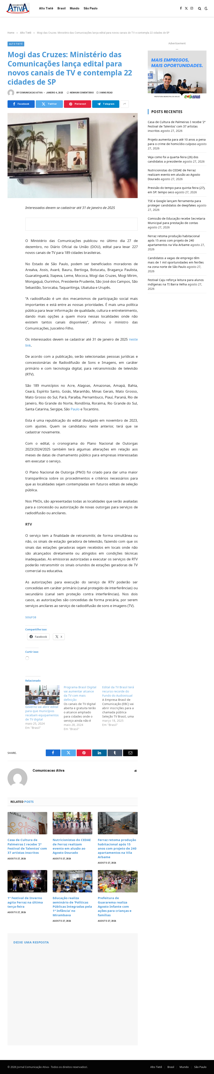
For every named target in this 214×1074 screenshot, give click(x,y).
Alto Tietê (46, 8)
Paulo (75, 409)
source (30, 617)
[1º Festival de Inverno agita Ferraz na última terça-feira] (27, 881)
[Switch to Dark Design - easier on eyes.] (206, 8)
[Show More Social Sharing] (124, 104)
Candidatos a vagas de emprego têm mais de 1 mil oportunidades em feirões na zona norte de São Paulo (176, 262)
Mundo (74, 8)
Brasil (61, 8)
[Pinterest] (12, 246)
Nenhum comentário (82, 93)
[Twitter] (12, 228)
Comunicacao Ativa (31, 93)
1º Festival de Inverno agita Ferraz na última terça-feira (25, 902)
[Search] (199, 8)
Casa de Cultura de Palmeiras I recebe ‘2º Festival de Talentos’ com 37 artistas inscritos (27, 846)
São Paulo (91, 8)
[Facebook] (12, 218)
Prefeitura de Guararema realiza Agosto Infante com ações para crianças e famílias (114, 906)
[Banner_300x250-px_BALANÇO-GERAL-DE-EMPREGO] (177, 75)
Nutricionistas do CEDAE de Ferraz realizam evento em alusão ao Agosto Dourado (72, 846)
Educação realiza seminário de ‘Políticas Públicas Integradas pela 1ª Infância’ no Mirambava (72, 906)
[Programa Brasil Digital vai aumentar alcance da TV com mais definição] (83, 708)
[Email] (12, 264)
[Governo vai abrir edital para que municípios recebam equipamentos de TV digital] (42, 695)
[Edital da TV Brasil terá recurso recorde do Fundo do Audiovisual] (121, 706)
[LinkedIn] (12, 237)
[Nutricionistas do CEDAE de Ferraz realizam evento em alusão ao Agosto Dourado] (72, 823)
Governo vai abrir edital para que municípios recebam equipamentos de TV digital (42, 713)
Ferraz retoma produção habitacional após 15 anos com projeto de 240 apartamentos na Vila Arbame (117, 848)
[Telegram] (12, 255)
